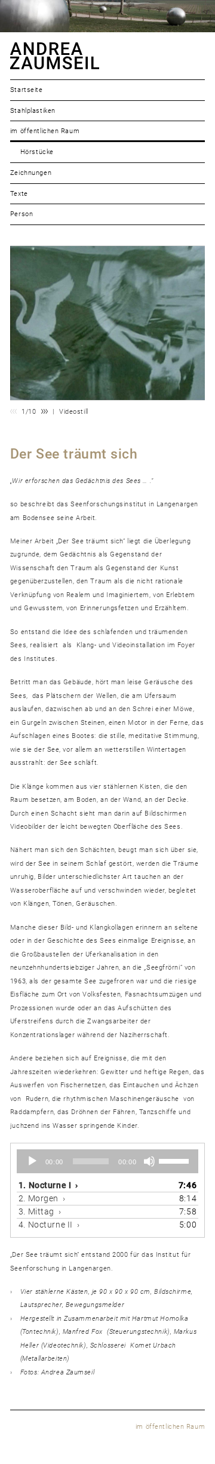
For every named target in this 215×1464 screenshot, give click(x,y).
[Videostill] (107, 323)
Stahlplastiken (33, 111)
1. (45, 1185)
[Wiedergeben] (32, 1161)
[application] (107, 1161)
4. (46, 1224)
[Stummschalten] (149, 1161)
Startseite (26, 90)
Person (21, 214)
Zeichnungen (30, 173)
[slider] (175, 1160)
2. (39, 1198)
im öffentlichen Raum (44, 131)
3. (36, 1211)
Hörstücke (37, 152)
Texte (19, 194)
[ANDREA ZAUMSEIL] (107, 55)
